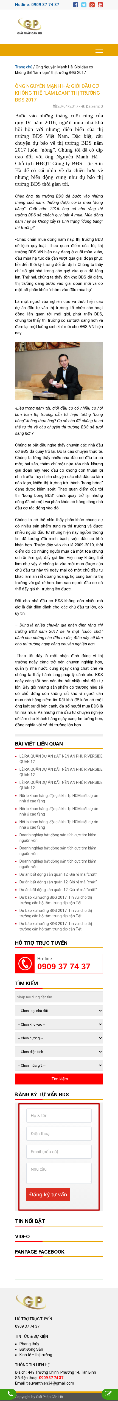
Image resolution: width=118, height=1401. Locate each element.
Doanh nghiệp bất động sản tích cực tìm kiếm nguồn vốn (57, 838)
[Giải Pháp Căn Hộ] (29, 27)
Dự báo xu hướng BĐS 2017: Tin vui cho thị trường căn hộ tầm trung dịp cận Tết (55, 900)
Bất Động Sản (31, 1349)
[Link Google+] (92, 5)
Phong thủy (29, 1344)
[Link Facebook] (75, 5)
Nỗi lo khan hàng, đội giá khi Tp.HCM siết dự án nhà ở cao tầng (58, 798)
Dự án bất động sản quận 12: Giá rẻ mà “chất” (58, 874)
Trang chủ (23, 67)
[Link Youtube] (100, 5)
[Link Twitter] (83, 5)
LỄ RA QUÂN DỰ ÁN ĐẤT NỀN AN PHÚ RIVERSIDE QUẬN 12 (61, 759)
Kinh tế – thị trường (35, 1355)
